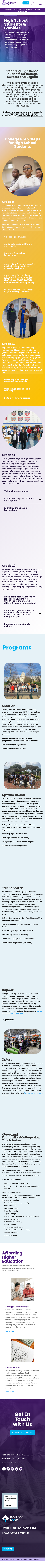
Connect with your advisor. (30, 115)
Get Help (26, 3)
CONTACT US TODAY (22, 1432)
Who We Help (17, 9)
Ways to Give (29, 1528)
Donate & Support (27, 9)
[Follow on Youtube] (20, 1469)
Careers (6, 1528)
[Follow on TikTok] (16, 1469)
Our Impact (37, 9)
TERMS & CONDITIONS (24, 1559)
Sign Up (8, 1548)
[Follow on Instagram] (12, 1469)
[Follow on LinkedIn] (8, 1469)
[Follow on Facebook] (4, 1469)
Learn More (9, 1331)
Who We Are (8, 9)
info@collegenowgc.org (25, 1455)
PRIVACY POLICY (8, 1559)
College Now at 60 (22, 11)
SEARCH (33, 4)
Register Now (8, 1019)
